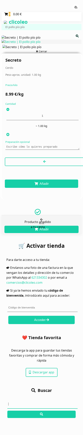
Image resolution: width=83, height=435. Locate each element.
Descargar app (43, 372)
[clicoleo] (4, 19)
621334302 (39, 277)
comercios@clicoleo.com (24, 282)
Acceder (40, 320)
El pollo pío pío (15, 27)
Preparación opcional (17, 142)
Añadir (44, 183)
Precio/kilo (11, 85)
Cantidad (10, 104)
